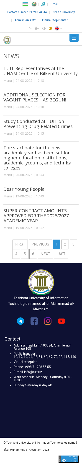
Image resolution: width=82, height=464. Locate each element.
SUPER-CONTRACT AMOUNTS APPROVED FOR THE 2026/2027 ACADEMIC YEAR (36, 215)
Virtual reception (25, 362)
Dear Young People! (24, 189)
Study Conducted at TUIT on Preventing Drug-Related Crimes (38, 123)
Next (45, 254)
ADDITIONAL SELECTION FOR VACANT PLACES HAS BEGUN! (34, 97)
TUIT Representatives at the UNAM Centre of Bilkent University (40, 70)
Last (60, 254)
